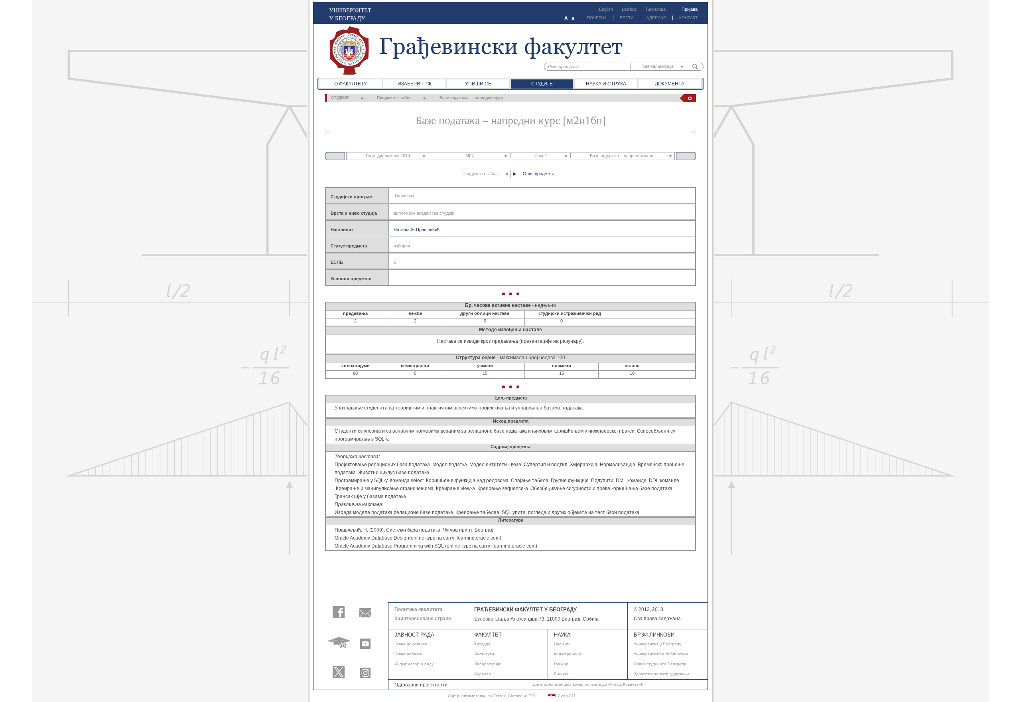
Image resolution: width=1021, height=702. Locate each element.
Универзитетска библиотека (661, 654)
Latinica (629, 9)
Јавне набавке (408, 654)
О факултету (350, 84)
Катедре (482, 644)
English (606, 9)
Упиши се (478, 84)
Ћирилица (655, 9)
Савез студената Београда (660, 664)
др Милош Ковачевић (622, 684)
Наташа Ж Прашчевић (417, 229)
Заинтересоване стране (422, 618)
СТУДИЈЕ (340, 97)
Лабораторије (487, 664)
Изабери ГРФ (414, 84)
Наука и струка (606, 84)
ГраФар (561, 664)
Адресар (482, 674)
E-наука (561, 674)
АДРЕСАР (656, 18)
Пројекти (562, 644)
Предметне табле (394, 97)
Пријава (690, 9)
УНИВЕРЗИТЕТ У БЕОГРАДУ (350, 14)
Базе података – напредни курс (471, 97)
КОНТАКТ (688, 18)
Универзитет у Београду (657, 644)
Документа (669, 84)
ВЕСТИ (626, 18)
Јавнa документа (410, 644)
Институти (484, 654)
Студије (542, 84)
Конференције (568, 654)
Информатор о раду (414, 664)
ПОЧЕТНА (597, 18)
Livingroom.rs (585, 684)
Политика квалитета (418, 609)
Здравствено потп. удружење (662, 674)
